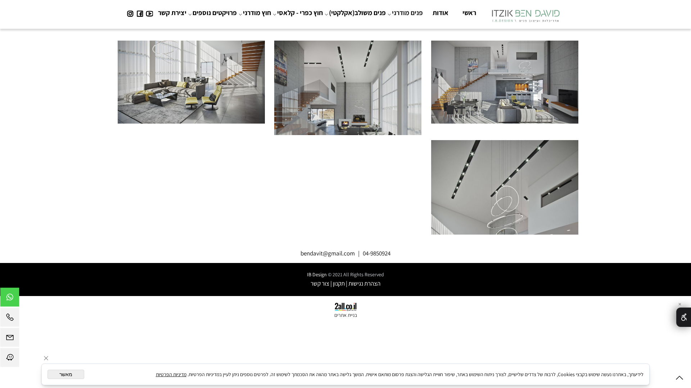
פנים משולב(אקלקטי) (357, 12)
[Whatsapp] (9, 299)
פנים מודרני (407, 12)
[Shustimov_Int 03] (191, 85)
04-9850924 (376, 253)
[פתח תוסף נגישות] (683, 317)
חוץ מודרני (257, 12)
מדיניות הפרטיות (171, 374)
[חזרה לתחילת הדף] (679, 379)
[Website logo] (525, 14)
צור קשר (320, 283)
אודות (440, 12)
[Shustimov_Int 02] (348, 85)
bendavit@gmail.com (328, 253)
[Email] (9, 339)
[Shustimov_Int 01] (504, 85)
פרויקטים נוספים (215, 12)
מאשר (65, 374)
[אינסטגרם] (130, 12)
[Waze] (9, 359)
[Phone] (9, 319)
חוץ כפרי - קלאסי (300, 12)
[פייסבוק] (139, 12)
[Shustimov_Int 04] (504, 184)
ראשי (469, 12)
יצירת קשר (172, 12)
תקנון (339, 283)
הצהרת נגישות (364, 283)
